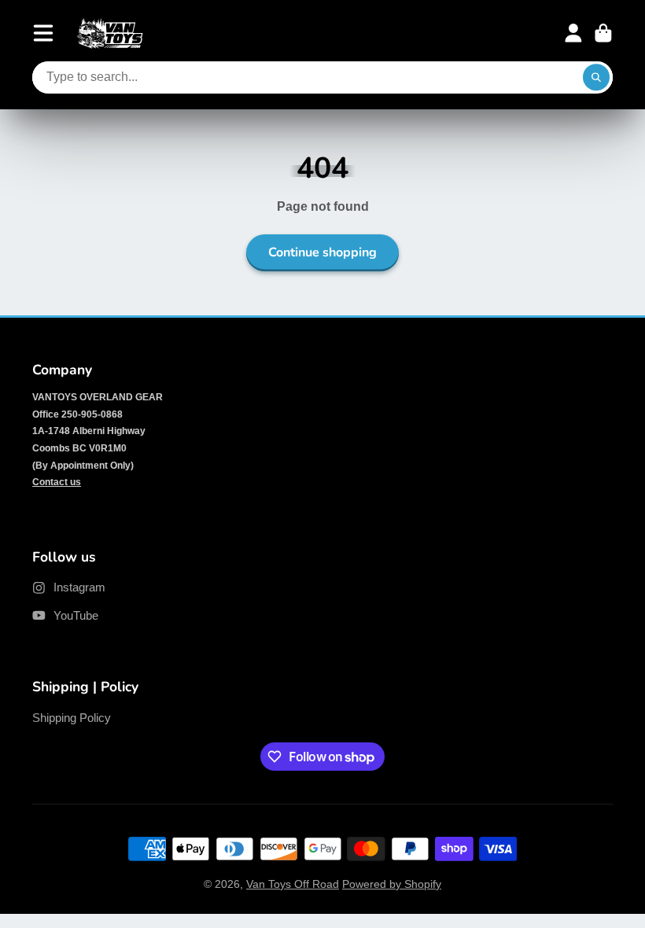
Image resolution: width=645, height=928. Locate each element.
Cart (603, 33)
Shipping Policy (71, 717)
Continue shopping (322, 252)
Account (573, 33)
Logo (109, 33)
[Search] (596, 77)
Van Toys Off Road (292, 884)
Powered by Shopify (391, 884)
